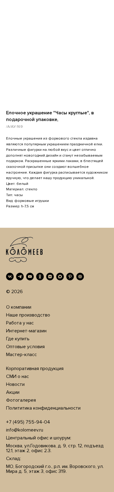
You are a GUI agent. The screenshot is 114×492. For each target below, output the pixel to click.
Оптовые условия (25, 347)
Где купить (17, 339)
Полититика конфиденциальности (43, 408)
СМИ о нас (17, 376)
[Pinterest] (70, 276)
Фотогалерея (21, 400)
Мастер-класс (21, 355)
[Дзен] (50, 276)
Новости (15, 384)
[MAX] (60, 276)
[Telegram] (20, 276)
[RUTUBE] (80, 276)
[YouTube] (30, 276)
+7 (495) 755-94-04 (28, 422)
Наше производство (28, 315)
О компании (18, 307)
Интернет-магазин (26, 331)
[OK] (40, 276)
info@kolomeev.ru (24, 430)
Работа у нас (20, 323)
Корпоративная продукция (35, 369)
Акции (12, 392)
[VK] (10, 276)
